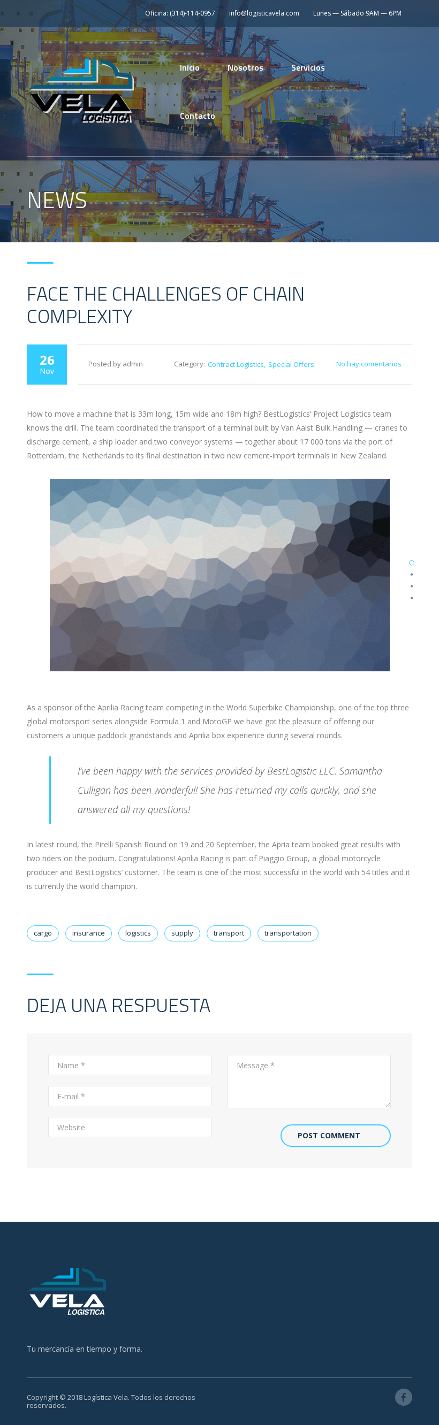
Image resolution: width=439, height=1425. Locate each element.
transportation (288, 933)
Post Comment (329, 1135)
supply (182, 933)
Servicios (308, 67)
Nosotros (245, 67)
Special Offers (291, 364)
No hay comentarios (369, 364)
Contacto (197, 115)
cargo (43, 933)
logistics (138, 933)
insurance (88, 933)
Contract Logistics (236, 364)
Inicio (190, 67)
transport (229, 933)
